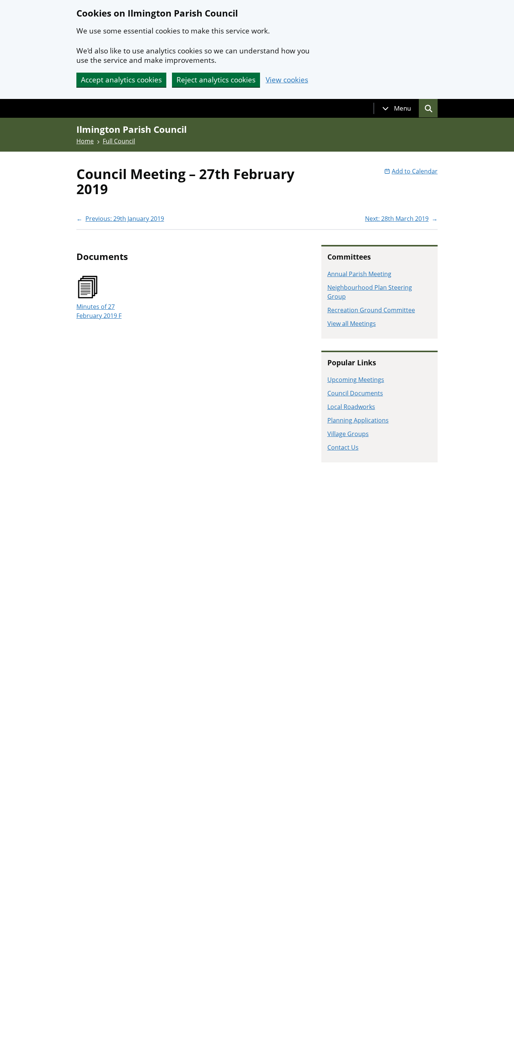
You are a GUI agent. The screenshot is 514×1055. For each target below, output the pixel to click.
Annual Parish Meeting (359, 274)
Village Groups (348, 434)
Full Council (119, 141)
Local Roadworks (351, 407)
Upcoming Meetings (355, 379)
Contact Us (343, 447)
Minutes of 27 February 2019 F (99, 311)
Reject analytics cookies (215, 80)
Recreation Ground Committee (371, 310)
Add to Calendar (415, 171)
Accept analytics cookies (121, 80)
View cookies (287, 80)
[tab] (396, 108)
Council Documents (355, 393)
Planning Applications (358, 420)
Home (85, 141)
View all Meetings (351, 323)
